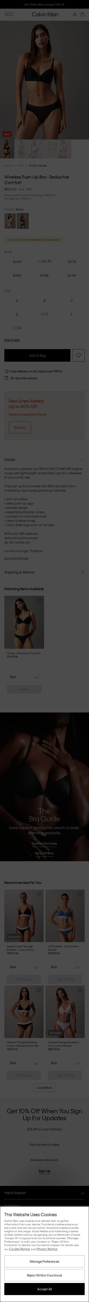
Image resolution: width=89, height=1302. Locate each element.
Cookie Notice (19, 1249)
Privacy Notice (47, 1249)
